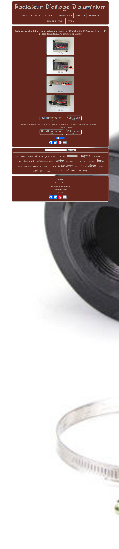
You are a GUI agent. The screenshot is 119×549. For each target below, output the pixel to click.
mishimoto (27, 167)
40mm (39, 156)
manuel (73, 156)
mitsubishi (37, 166)
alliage (28, 160)
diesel (53, 157)
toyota (85, 156)
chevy (20, 167)
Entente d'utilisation (60, 189)
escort (76, 167)
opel (16, 157)
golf (47, 156)
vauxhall (78, 162)
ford (100, 160)
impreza (30, 157)
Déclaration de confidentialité (60, 186)
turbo (60, 160)
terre (19, 161)
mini (85, 171)
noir (45, 167)
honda (96, 156)
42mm (85, 162)
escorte (103, 157)
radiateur (89, 165)
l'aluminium (72, 170)
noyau (53, 166)
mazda (91, 161)
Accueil (60, 179)
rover (101, 167)
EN (59, 193)
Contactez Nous (60, 183)
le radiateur (65, 166)
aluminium (44, 160)
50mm (42, 171)
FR (62, 193)
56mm (22, 156)
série (35, 171)
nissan (58, 170)
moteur (70, 161)
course (61, 156)
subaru (49, 171)
